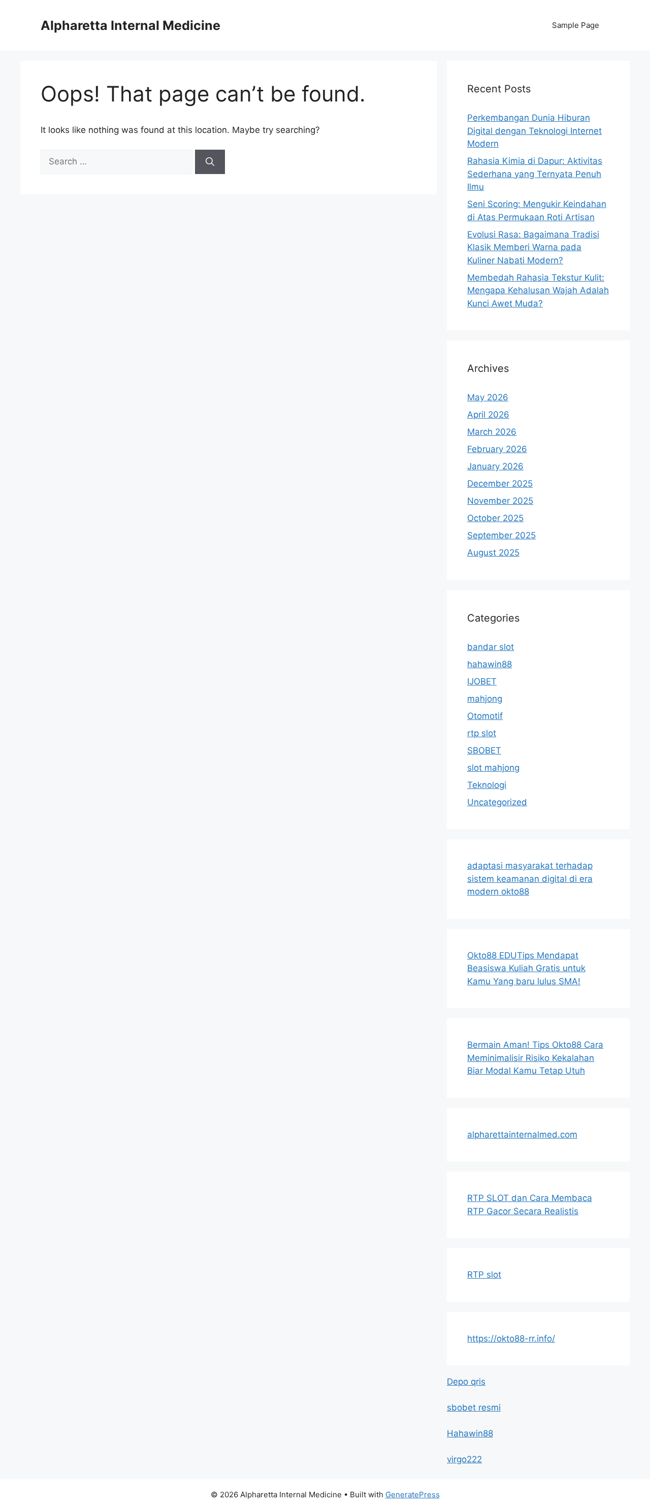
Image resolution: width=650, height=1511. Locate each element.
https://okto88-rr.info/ (511, 1338)
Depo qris (466, 1382)
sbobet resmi (474, 1407)
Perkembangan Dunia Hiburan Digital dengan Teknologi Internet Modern (534, 131)
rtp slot (481, 733)
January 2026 (495, 466)
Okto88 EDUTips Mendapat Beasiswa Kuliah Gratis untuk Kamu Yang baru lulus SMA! (526, 968)
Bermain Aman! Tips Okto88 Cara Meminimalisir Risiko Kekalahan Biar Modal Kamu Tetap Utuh (535, 1058)
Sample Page (575, 25)
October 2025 (495, 518)
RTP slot (484, 1274)
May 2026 (487, 397)
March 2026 (491, 432)
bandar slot (490, 647)
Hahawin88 (470, 1433)
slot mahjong (493, 768)
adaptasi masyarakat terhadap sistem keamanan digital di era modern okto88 (530, 879)
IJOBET (482, 681)
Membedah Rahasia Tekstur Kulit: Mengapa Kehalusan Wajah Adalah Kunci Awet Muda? (538, 290)
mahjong (484, 699)
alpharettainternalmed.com (522, 1134)
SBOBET (484, 750)
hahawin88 (489, 664)
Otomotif (485, 716)
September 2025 (501, 535)
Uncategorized (497, 802)
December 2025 (500, 483)
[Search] (210, 162)
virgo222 (464, 1459)
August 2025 (493, 552)
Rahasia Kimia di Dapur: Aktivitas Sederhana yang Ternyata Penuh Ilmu (534, 174)
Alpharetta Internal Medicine (130, 25)
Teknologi (486, 785)
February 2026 (497, 449)
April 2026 (488, 414)
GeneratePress (412, 1494)
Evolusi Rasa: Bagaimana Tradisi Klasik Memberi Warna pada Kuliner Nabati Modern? (533, 247)
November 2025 (500, 501)
